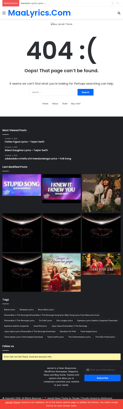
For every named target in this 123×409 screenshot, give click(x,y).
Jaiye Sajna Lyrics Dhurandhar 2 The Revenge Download (29, 331)
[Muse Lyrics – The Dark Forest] (21, 272)
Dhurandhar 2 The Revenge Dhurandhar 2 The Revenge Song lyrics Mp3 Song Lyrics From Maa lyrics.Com (51, 315)
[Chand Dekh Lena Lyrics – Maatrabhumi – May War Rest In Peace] (101, 264)
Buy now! (76, 103)
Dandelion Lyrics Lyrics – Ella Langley (39, 3)
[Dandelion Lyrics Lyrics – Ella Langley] (101, 193)
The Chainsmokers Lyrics (79, 337)
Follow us (8, 346)
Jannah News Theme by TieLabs (63, 398)
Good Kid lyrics (40, 326)
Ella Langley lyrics (65, 320)
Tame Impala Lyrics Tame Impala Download (23, 337)
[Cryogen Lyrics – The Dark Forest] (21, 232)
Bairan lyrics (9, 309)
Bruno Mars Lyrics (46, 309)
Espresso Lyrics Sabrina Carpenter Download (97, 320)
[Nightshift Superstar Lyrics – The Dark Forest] (101, 232)
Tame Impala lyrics (88, 331)
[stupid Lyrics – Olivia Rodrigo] (21, 185)
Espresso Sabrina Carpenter (16, 326)
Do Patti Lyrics (45, 320)
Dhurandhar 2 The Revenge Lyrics (19, 320)
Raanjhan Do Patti (68, 331)
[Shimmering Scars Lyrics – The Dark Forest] (61, 232)
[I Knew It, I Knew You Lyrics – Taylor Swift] (61, 188)
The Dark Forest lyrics (105, 337)
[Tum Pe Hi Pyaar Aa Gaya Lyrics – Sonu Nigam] (61, 272)
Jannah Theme (12, 402)
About (55, 103)
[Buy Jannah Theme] (61, 24)
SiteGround (106, 398)
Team (64, 103)
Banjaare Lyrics (26, 309)
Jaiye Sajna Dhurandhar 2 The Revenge (69, 326)
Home (45, 103)
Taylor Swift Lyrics (55, 337)
